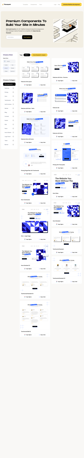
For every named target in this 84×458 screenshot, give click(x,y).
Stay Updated (27, 37)
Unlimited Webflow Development (71, 4)
